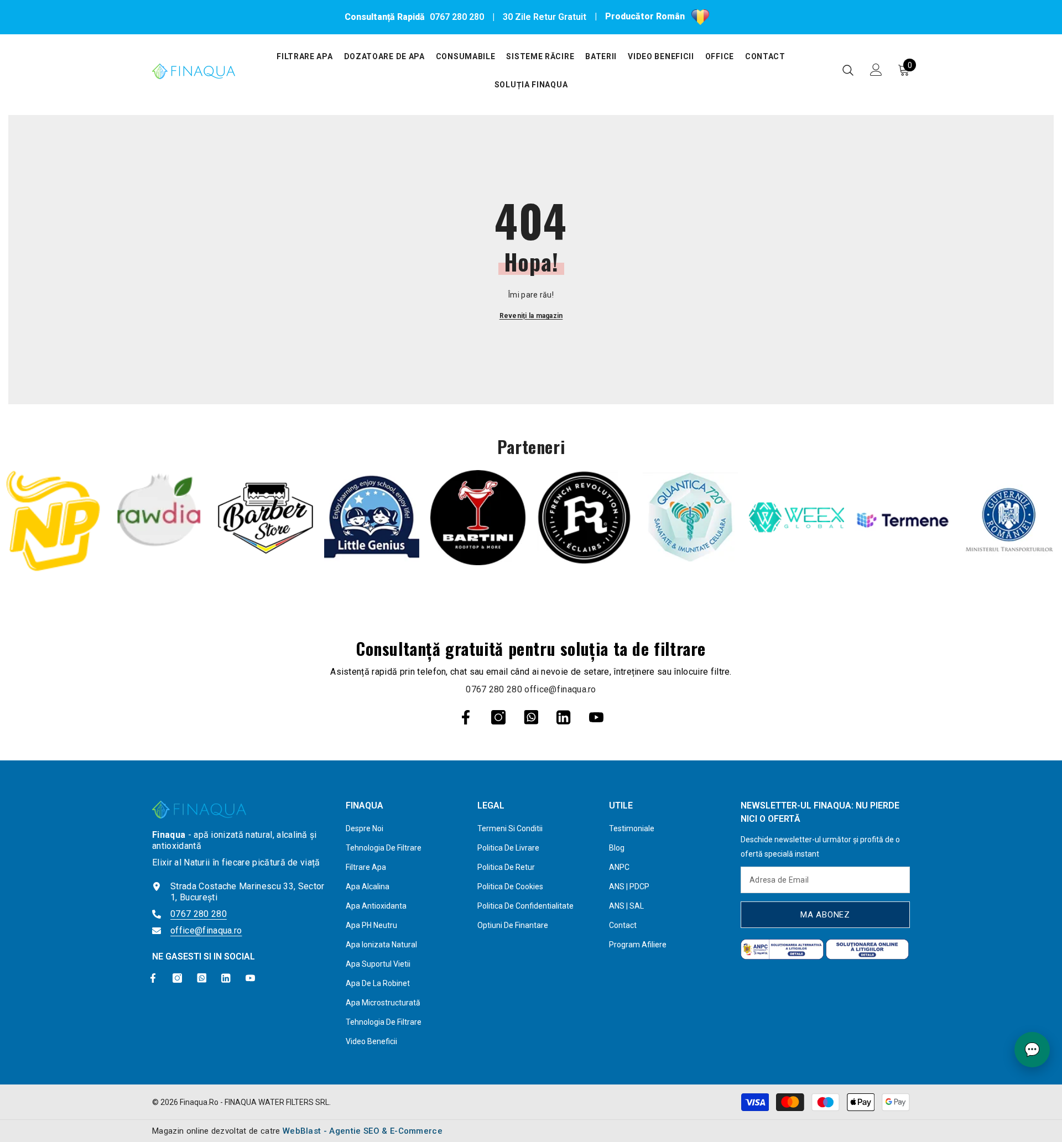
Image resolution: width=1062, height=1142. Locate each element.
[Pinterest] (531, 717)
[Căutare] (848, 70)
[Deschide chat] (1032, 1049)
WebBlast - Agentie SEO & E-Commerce (362, 1131)
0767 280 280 (457, 17)
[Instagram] (498, 717)
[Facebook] (466, 717)
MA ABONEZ (825, 915)
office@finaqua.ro (560, 689)
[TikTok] (563, 717)
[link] (53, 521)
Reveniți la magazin (531, 316)
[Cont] (876, 70)
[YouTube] (596, 717)
